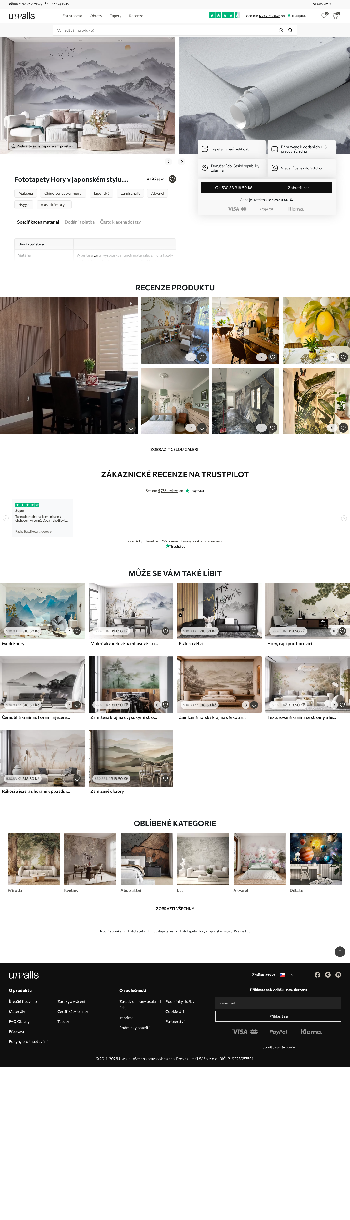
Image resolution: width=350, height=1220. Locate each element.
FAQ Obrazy (19, 1021)
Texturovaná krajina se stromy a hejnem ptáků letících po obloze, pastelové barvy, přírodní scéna (302, 717)
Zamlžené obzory (107, 791)
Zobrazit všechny (175, 908)
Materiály (17, 1011)
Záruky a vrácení (71, 1001)
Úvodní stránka (110, 931)
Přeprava (16, 1031)
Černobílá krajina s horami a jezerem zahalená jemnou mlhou (36, 717)
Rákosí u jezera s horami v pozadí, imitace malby (36, 791)
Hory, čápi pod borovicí (289, 643)
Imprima (126, 1017)
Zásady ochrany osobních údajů (140, 1004)
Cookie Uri (174, 1011)
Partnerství (175, 1021)
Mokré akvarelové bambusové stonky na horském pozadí (125, 643)
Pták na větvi (191, 643)
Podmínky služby (179, 1001)
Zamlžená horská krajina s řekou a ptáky (213, 717)
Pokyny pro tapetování (28, 1041)
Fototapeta (136, 931)
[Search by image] (281, 30)
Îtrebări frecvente (23, 1001)
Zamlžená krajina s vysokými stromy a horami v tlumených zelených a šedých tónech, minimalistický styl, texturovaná (125, 717)
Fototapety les (162, 931)
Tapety (63, 1021)
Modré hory (13, 643)
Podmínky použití (134, 1027)
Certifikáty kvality (72, 1011)
